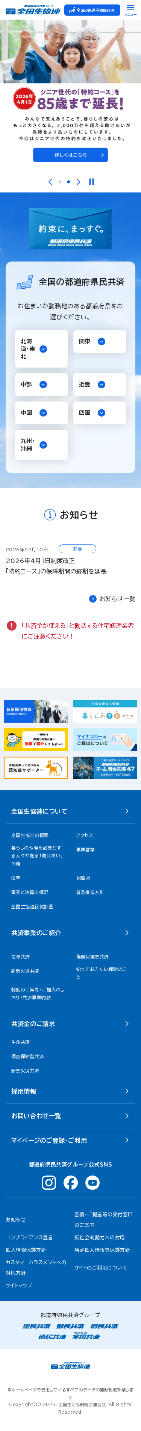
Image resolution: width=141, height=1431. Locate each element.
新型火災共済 (25, 1070)
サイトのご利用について (101, 1267)
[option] (70, 95)
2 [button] (68, 181)
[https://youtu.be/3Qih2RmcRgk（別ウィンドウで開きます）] (105, 768)
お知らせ (16, 1219)
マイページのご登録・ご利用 (49, 1140)
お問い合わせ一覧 (36, 1116)
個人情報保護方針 (26, 1250)
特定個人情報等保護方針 (102, 1250)
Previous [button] (50, 181)
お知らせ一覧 (117, 599)
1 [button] (59, 181)
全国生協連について (39, 811)
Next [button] (78, 181)
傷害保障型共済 (27, 1056)
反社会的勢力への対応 (99, 1237)
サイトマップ (19, 1285)
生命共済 (20, 1042)
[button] (41, 349)
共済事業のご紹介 (36, 933)
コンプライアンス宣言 (29, 1237)
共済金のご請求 (33, 1024)
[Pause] (91, 181)
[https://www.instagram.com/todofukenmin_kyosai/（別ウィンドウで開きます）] (49, 1183)
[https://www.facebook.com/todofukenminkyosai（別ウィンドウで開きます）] (71, 1183)
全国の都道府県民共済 (95, 10)
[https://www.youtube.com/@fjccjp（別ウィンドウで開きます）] (92, 1183)
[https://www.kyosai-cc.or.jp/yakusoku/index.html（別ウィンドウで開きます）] (70, 95)
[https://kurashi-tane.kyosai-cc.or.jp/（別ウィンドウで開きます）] (105, 711)
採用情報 (23, 1091)
